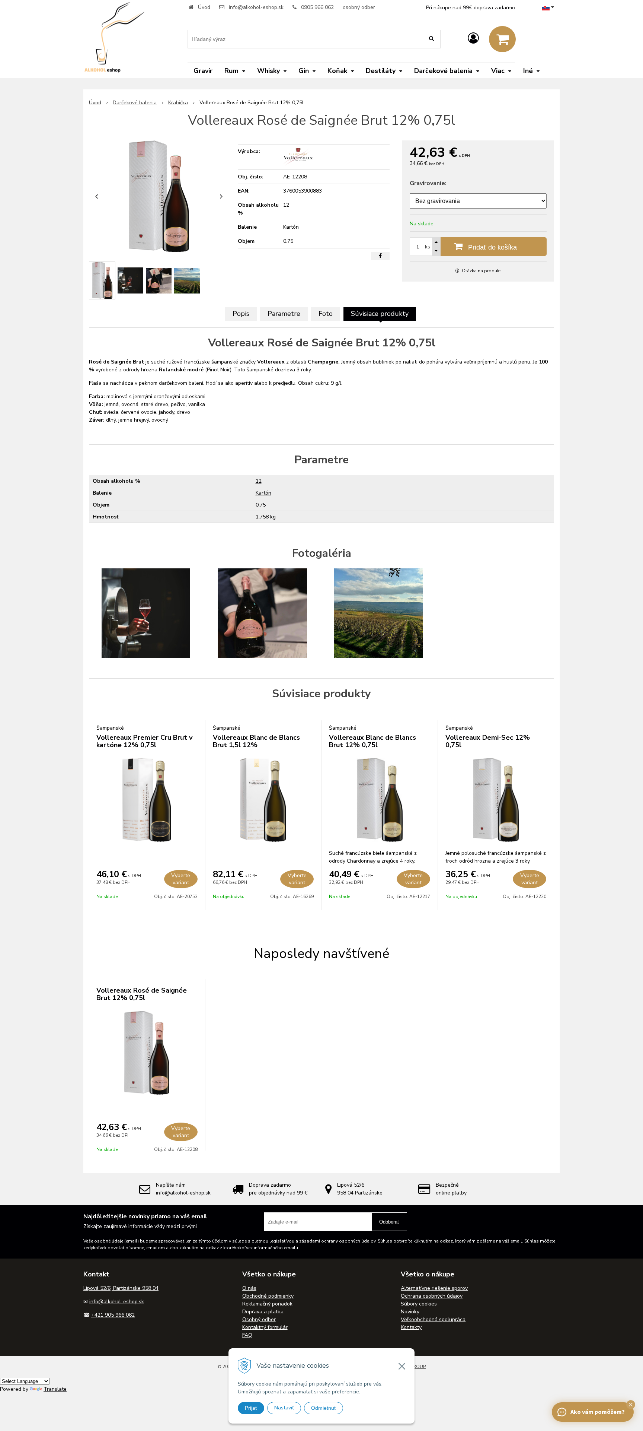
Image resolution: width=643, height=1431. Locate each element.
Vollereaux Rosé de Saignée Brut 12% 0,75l (141, 994)
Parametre (284, 313)
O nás (249, 1288)
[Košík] (502, 39)
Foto (326, 313)
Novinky (410, 1311)
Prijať (251, 1408)
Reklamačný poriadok (267, 1303)
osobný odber (359, 7)
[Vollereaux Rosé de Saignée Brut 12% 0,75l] (158, 196)
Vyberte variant (180, 879)
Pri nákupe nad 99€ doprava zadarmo (470, 7)
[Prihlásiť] (473, 38)
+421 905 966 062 (113, 1315)
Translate (55, 1389)
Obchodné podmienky (268, 1296)
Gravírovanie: (428, 183)
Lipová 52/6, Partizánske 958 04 (121, 1288)
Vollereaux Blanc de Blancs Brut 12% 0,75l (372, 741)
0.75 (261, 504)
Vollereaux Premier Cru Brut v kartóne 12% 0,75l (144, 741)
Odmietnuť (323, 1408)
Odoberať (389, 1222)
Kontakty (411, 1327)
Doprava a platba (263, 1311)
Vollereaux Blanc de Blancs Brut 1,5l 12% (256, 741)
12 (259, 481)
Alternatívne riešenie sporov (434, 1288)
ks (427, 246)
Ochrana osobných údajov (432, 1296)
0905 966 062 (317, 7)
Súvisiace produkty (380, 313)
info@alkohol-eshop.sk (256, 7)
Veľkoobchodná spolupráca (433, 1319)
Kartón (263, 492)
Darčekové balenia (135, 102)
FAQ (247, 1335)
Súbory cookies (419, 1303)
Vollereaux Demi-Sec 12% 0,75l (487, 741)
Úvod (204, 7)
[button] (630, 1404)
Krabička (178, 102)
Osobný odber (259, 1319)
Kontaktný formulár (265, 1327)
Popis (241, 313)
